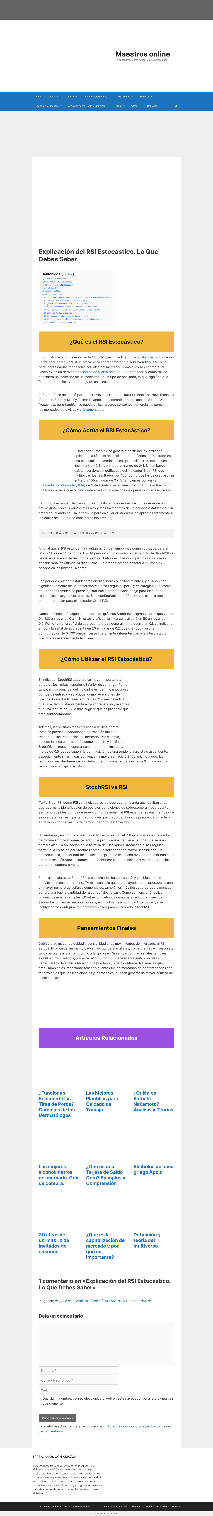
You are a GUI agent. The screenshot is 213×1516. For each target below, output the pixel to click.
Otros (134, 105)
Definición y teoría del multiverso (147, 1240)
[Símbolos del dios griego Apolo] (151, 1158)
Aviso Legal (137, 1506)
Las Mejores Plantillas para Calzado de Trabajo (102, 1101)
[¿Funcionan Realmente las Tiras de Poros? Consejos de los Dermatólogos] (57, 1084)
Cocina (51, 96)
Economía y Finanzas (47, 105)
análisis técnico (149, 357)
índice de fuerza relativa (101, 372)
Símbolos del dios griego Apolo (153, 1169)
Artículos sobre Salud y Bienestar (86, 105)
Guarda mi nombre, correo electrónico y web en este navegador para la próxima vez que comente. (107, 1400)
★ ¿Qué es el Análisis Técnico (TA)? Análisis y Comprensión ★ (103, 1301)
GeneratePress (83, 1506)
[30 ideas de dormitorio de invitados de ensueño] (57, 1226)
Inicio (38, 96)
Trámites (144, 96)
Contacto (152, 105)
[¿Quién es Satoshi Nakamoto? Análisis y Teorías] (151, 1084)
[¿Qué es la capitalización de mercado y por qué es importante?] (104, 1226)
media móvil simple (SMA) (65, 485)
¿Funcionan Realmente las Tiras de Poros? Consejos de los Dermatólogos (57, 1104)
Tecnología (124, 96)
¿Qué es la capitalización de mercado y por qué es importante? (105, 1246)
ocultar (68, 274)
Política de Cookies (156, 1506)
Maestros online (142, 54)
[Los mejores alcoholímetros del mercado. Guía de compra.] (57, 1158)
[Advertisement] (106, 134)
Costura (69, 96)
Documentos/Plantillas (95, 96)
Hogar (118, 105)
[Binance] (55, 475)
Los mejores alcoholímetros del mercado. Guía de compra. (59, 1175)
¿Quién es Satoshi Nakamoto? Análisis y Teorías (153, 1101)
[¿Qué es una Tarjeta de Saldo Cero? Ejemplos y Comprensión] (104, 1158)
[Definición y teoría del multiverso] (151, 1226)
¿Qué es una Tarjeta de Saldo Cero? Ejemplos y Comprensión (105, 1175)
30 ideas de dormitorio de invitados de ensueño (54, 1243)
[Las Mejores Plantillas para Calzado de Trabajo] (104, 1084)
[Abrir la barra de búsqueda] (176, 106)
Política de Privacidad (116, 1506)
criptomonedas (91, 409)
